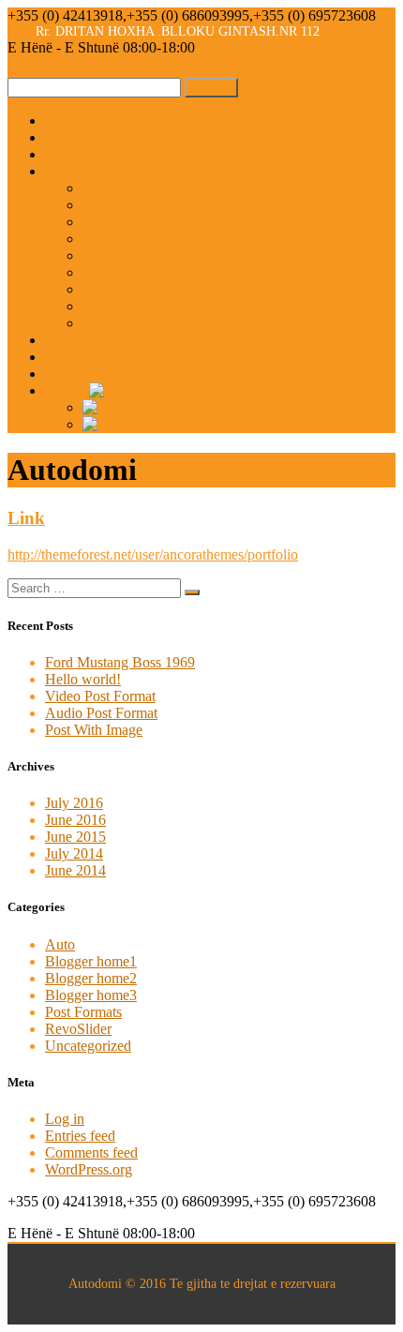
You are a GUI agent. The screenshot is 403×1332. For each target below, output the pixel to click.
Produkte (71, 171)
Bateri (100, 188)
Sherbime (73, 154)
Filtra (97, 205)
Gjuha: (67, 390)
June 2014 (75, 870)
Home (63, 120)
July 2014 (74, 853)
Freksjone (111, 222)
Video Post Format (100, 696)
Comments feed (91, 1152)
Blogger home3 (91, 995)
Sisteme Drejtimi (131, 306)
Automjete (76, 340)
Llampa (104, 239)
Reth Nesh (76, 137)
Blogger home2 (91, 978)
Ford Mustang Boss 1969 (120, 662)
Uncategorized (88, 1046)
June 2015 (75, 837)
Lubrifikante (119, 255)
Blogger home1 (91, 961)
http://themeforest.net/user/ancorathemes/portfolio (152, 554)
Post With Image (93, 730)
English (166, 424)
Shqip (151, 407)
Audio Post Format (101, 713)
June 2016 (75, 820)
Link (26, 518)
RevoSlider (78, 1029)
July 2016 (74, 803)
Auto (60, 944)
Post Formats (83, 1012)
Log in (64, 1119)
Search (211, 88)
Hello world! (83, 679)
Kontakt (69, 374)
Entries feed (80, 1136)
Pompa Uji (114, 272)
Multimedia (78, 357)
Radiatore (111, 289)
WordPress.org (88, 1169)
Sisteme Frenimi (130, 323)
